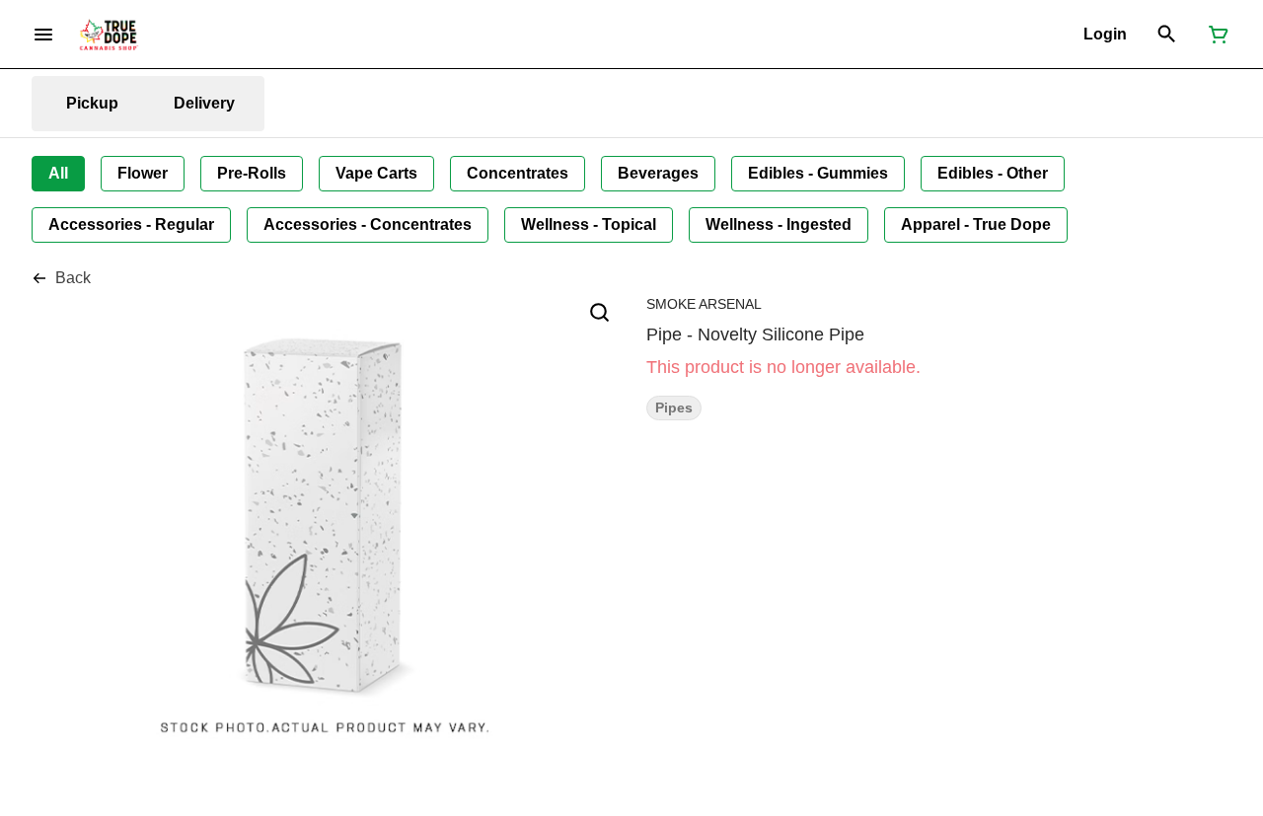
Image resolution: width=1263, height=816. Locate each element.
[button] (1105, 34)
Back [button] (73, 277)
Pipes (674, 408)
